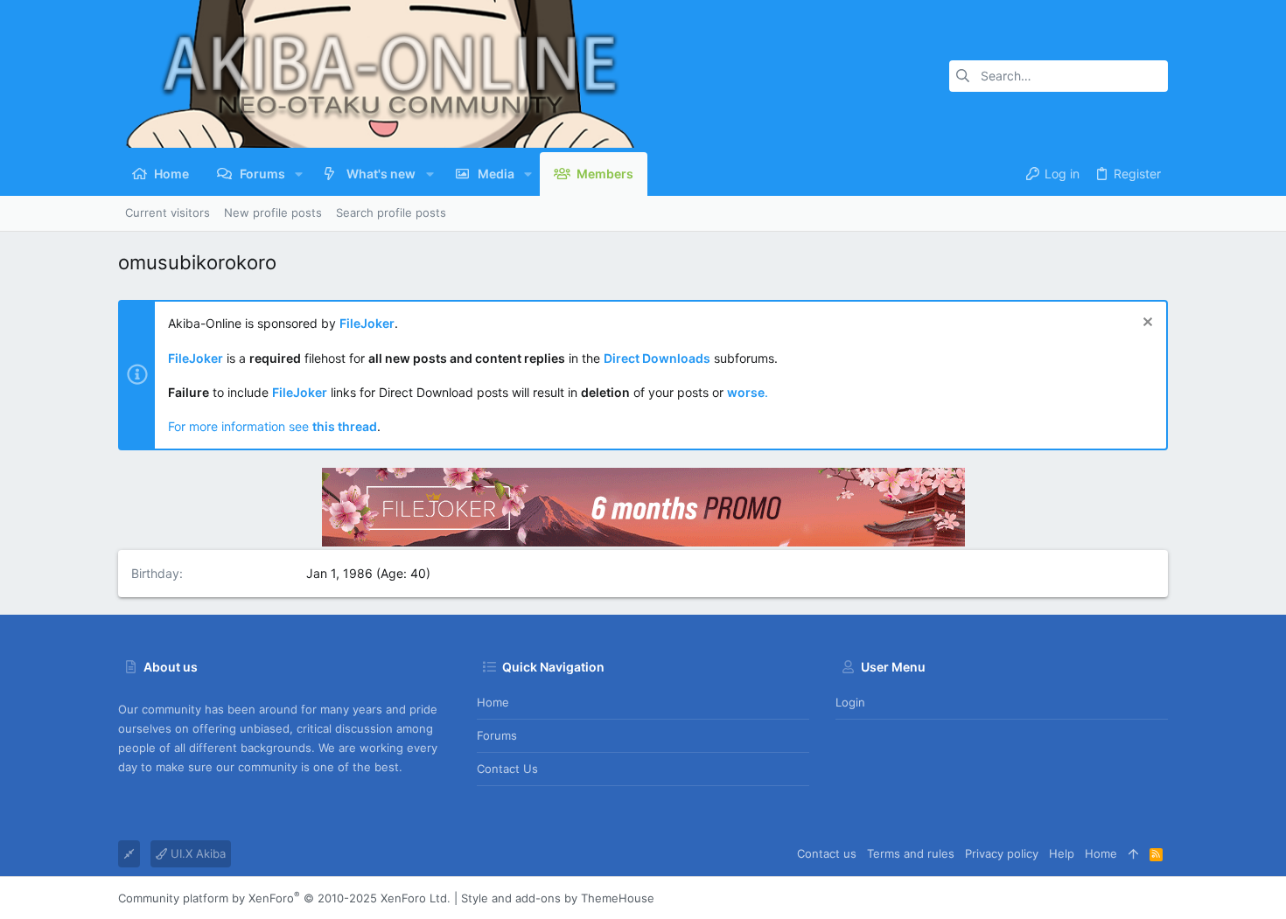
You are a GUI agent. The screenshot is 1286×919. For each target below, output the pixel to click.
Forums (497, 735)
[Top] (1133, 853)
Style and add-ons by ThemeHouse (557, 898)
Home (493, 702)
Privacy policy (1001, 853)
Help (1061, 853)
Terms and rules (910, 853)
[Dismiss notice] (1145, 324)
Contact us (507, 769)
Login (850, 702)
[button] (299, 174)
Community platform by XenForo (284, 898)
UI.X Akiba (196, 853)
